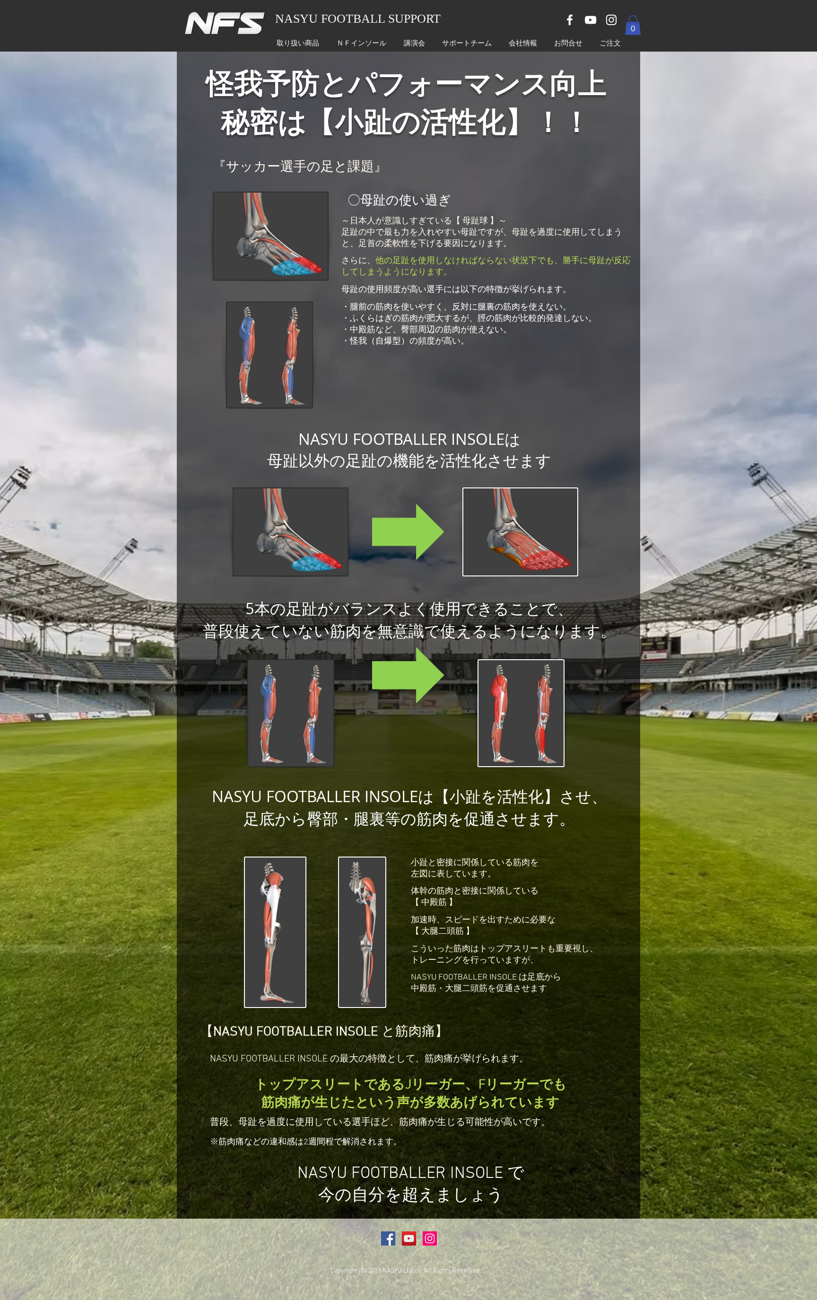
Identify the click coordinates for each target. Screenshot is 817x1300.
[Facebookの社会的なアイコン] (388, 1238)
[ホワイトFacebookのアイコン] (570, 20)
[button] (633, 25)
